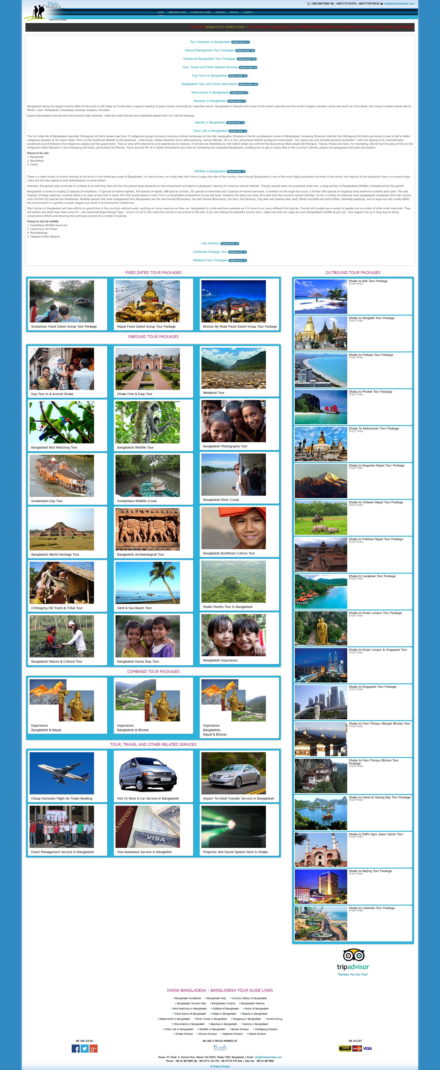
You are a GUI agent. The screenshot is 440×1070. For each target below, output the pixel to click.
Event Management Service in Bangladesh (62, 852)
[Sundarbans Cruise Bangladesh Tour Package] (148, 475)
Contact (248, 12)
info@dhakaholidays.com (399, 3)
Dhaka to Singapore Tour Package (372, 686)
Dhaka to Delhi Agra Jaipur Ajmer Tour (376, 834)
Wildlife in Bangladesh (210, 171)
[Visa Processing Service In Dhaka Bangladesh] (148, 826)
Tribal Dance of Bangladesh (190, 1013)
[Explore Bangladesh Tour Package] (233, 634)
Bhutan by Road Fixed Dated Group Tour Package (240, 326)
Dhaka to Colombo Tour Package (372, 908)
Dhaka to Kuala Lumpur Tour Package (375, 613)
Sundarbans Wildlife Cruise (137, 501)
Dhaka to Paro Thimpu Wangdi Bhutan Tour (379, 723)
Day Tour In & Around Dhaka (52, 394)
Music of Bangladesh (257, 1008)
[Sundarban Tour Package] (62, 301)
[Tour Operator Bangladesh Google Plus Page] (94, 1048)
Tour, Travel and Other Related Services (210, 67)
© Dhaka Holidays (220, 1066)
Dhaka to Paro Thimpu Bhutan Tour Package (374, 761)
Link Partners (210, 243)
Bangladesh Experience (220, 660)
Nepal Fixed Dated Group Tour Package (146, 326)
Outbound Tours (201, 12)
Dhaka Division (184, 1033)
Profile (234, 12)
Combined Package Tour (210, 251)
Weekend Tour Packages (210, 260)
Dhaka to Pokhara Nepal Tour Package (376, 539)
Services (220, 12)
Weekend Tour (213, 393)
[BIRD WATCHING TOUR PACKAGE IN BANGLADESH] (62, 422)
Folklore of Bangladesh (226, 1008)
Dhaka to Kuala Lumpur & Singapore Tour (378, 649)
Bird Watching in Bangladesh (190, 1008)
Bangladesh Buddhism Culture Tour (229, 553)
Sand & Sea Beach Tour (134, 608)
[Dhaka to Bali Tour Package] (233, 301)
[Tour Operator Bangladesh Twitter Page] (85, 1048)
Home (160, 12)
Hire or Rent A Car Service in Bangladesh (148, 798)
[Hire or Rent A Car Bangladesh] (148, 773)
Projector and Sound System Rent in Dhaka (235, 852)
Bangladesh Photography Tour (225, 446)
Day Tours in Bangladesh (209, 75)
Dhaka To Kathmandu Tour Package (374, 428)
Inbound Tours (177, 12)
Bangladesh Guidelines (188, 998)
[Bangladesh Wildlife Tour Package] (148, 422)
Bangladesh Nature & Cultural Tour (56, 661)
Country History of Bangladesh (249, 998)
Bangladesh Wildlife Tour (135, 447)
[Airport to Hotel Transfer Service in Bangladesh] (233, 773)
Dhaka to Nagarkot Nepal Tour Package (376, 465)
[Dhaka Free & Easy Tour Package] (148, 368)
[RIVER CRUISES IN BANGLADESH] (233, 474)
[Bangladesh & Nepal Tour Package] (62, 700)
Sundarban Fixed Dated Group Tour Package (64, 326)
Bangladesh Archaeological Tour (140, 554)
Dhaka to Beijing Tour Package (370, 871)
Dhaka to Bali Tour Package (368, 281)
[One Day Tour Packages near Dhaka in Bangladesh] (62, 368)
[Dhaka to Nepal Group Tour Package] (148, 301)
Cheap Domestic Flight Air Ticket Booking (61, 798)
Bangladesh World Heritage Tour (55, 554)
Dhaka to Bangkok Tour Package (371, 318)
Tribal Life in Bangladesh (210, 130)
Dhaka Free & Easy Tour (134, 394)
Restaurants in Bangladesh (175, 1018)
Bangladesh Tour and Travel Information (209, 84)
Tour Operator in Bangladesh (210, 42)
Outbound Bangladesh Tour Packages (209, 58)
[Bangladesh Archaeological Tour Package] (148, 529)
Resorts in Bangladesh (254, 1013)
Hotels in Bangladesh (224, 1013)
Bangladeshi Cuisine (223, 1003)
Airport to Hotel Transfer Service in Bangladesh (238, 798)
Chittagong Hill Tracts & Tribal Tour (57, 608)
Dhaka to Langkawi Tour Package (372, 576)
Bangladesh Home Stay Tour (138, 661)
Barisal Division (240, 1029)
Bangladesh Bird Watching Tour (54, 447)
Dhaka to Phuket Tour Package (370, 391)
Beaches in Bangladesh (210, 101)
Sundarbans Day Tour (47, 501)
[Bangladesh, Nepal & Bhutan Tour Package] (233, 700)
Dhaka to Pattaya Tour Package (371, 354)
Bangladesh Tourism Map (191, 1003)
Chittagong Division (266, 1029)
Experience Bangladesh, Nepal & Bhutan (215, 729)
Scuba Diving (274, 1018)
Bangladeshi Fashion (253, 1003)
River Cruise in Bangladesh (211, 1018)
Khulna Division (208, 1033)
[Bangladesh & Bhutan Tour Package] (148, 700)
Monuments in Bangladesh (210, 92)
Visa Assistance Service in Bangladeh (144, 852)
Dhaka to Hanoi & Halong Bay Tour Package (380, 797)
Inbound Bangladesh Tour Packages (209, 50)
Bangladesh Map (216, 998)
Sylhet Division (257, 1033)
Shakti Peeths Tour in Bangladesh (228, 607)
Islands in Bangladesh (210, 122)
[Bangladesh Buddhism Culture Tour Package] (233, 527)
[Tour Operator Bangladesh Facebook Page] (76, 1048)
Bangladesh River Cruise (221, 500)
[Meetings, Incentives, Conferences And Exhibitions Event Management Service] (62, 826)
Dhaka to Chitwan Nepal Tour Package (376, 502)
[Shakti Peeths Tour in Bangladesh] (233, 581)
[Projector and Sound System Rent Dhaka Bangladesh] (233, 826)
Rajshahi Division (233, 1033)
